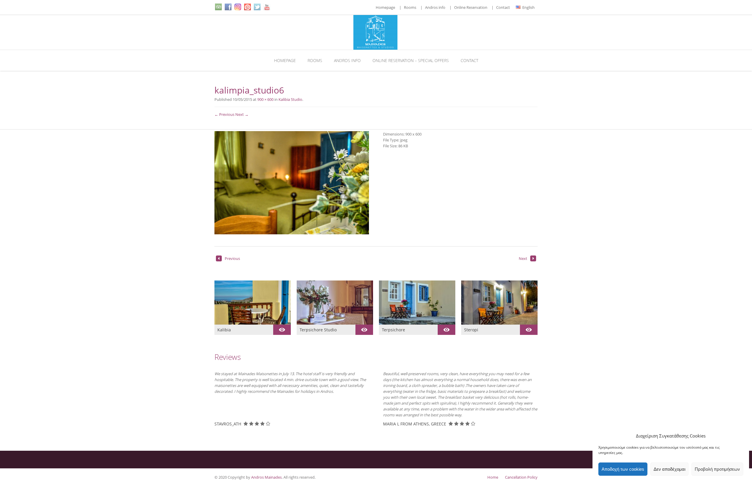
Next (523, 258)
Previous (232, 258)
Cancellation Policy (521, 477)
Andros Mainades (266, 477)
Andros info (435, 7)
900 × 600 (265, 99)
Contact (503, 7)
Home (492, 477)
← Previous (224, 114)
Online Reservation (470, 7)
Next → (242, 114)
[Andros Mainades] (376, 32)
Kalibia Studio (290, 99)
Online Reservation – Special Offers (410, 60)
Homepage (385, 7)
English (528, 7)
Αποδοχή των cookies (623, 469)
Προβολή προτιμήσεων (717, 469)
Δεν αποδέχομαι (669, 469)
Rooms (410, 7)
